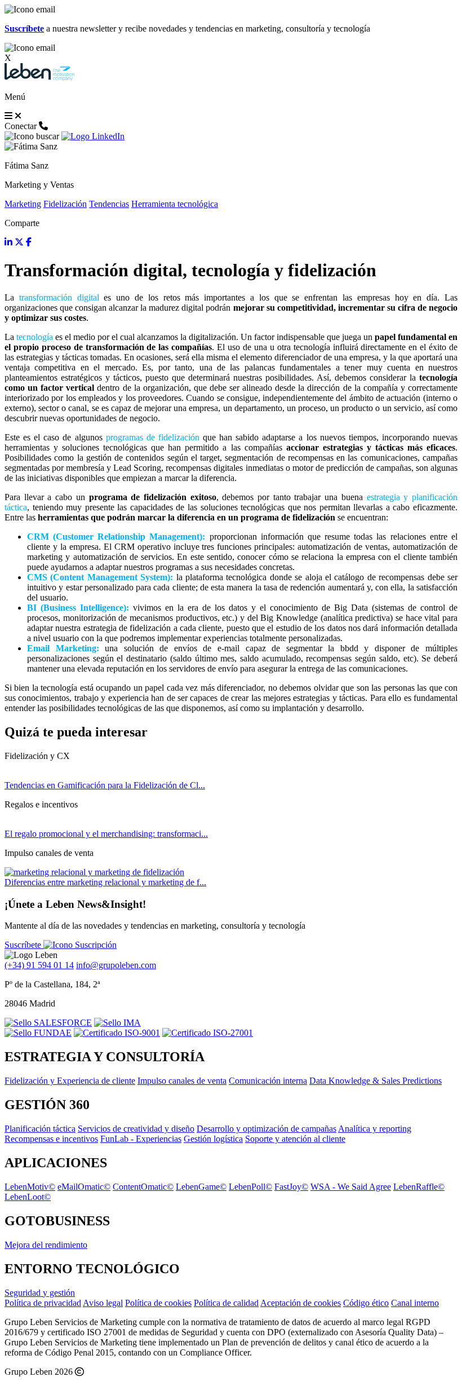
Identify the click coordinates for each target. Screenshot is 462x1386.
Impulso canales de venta (181, 1080)
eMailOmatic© (83, 1186)
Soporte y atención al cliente (295, 1139)
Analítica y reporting (374, 1128)
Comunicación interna (268, 1080)
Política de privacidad (43, 1303)
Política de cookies (158, 1303)
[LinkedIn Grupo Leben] (93, 136)
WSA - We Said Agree (350, 1186)
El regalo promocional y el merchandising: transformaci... (106, 833)
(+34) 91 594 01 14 (39, 965)
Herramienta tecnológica (174, 204)
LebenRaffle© (419, 1186)
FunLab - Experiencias (140, 1139)
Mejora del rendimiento (46, 1245)
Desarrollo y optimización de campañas (266, 1128)
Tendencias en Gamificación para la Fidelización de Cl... (105, 785)
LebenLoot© (28, 1197)
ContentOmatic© (143, 1186)
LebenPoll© (250, 1186)
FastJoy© (291, 1186)
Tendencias (109, 204)
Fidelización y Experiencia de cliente (70, 1080)
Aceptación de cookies (300, 1303)
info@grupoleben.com (116, 965)
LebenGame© (201, 1186)
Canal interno (415, 1303)
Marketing (23, 204)
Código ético (366, 1303)
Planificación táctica (40, 1128)
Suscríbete (24, 945)
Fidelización (65, 204)
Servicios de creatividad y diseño (136, 1128)
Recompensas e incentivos (51, 1139)
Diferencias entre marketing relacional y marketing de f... (105, 882)
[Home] (39, 77)
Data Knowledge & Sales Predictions (375, 1080)
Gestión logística (213, 1139)
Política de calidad (226, 1303)
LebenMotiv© (30, 1186)
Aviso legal (103, 1303)
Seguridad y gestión (40, 1292)
